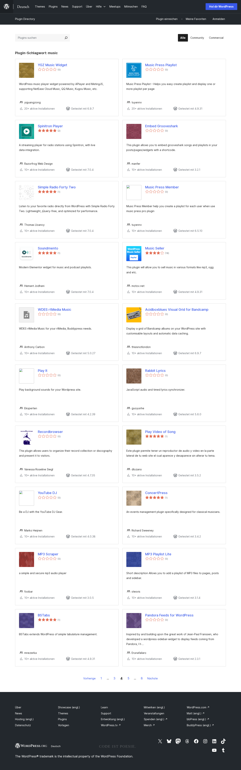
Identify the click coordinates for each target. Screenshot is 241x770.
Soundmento (48, 248)
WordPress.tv (111, 725)
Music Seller (154, 248)
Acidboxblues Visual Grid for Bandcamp (176, 309)
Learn (104, 707)
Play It (42, 371)
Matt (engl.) (196, 713)
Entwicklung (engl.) (113, 719)
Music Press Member (162, 187)
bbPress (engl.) (198, 719)
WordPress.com (198, 707)
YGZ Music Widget (52, 65)
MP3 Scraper (48, 554)
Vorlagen (63, 725)
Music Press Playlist (161, 65)
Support (106, 713)
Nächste (152, 678)
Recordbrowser (50, 432)
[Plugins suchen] (66, 38)
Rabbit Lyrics (155, 371)
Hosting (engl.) (24, 719)
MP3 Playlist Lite (158, 554)
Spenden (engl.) (156, 719)
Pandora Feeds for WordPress (169, 615)
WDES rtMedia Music (54, 309)
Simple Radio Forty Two (57, 187)
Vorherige (89, 678)
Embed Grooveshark (161, 126)
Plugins (62, 719)
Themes (63, 713)
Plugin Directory (25, 18)
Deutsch (56, 746)
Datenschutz (23, 725)
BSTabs (44, 615)
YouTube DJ (47, 493)
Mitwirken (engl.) (154, 707)
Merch (149, 725)
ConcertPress (156, 493)
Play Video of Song (160, 432)
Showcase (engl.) (69, 707)
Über (18, 707)
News (18, 713)
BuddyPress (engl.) (200, 725)
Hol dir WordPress (221, 6)
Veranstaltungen (154, 713)
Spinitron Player (50, 126)
